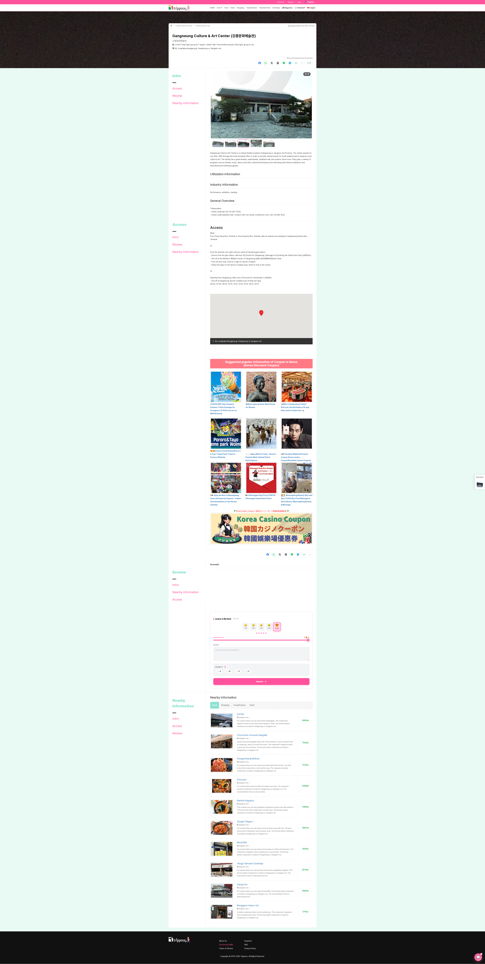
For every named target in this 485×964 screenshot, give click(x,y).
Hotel (233, 8)
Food (226, 8)
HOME (212, 8)
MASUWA (242, 842)
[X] (271, 62)
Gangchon (242, 884)
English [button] (311, 2)
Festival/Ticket (264, 8)
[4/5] (256, 143)
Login (299, 2)
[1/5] (218, 143)
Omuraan (241, 779)
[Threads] (277, 62)
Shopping (240, 8)
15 (229, 671)
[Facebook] (259, 62)
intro (175, 237)
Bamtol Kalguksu (245, 800)
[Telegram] (289, 62)
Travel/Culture (251, 8)
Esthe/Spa (276, 8)
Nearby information (185, 103)
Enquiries (248, 941)
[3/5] (243, 143)
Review (177, 96)
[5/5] (269, 143)
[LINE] (283, 62)
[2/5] (231, 143)
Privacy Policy (250, 948)
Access (177, 88)
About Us (223, 941)
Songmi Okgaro (245, 821)
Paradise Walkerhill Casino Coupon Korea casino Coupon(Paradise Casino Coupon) (296, 457)
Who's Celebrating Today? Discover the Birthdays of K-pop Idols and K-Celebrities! (295, 407)
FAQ (246, 945)
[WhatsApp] (265, 62)
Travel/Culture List (202, 26)
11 (239, 671)
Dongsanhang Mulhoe (248, 758)
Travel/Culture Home (183, 26)
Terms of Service (226, 948)
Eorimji (240, 714)
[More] (302, 62)
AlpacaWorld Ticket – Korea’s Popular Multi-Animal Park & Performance (261, 457)
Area (219, 8)
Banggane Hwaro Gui (248, 905)
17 (248, 671)
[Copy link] (295, 62)
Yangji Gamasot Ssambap (250, 863)
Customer (280, 2)
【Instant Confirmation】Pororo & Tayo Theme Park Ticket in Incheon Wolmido (225, 454)
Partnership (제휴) (226, 945)
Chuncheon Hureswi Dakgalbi (252, 735)
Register (291, 2)
